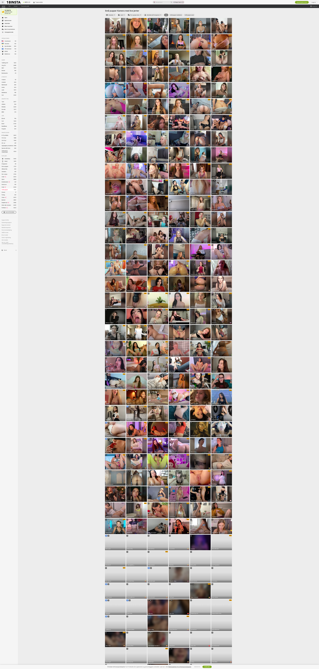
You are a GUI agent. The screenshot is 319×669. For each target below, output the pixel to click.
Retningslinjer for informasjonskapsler (180, 667)
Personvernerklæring (7, 230)
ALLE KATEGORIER (10, 212)
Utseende (110, 15)
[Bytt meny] (2, 2)
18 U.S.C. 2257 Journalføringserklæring (7, 243)
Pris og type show (134, 15)
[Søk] (171, 2)
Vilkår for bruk (5, 232)
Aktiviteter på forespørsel (153, 15)
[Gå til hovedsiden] (13, 2)
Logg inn (313, 2)
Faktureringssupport (6, 222)
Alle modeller (5, 240)
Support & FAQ (5, 220)
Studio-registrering (6, 237)
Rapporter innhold (6, 225)
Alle (166, 15)
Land (121, 15)
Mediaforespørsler (6, 227)
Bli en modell (5, 235)
